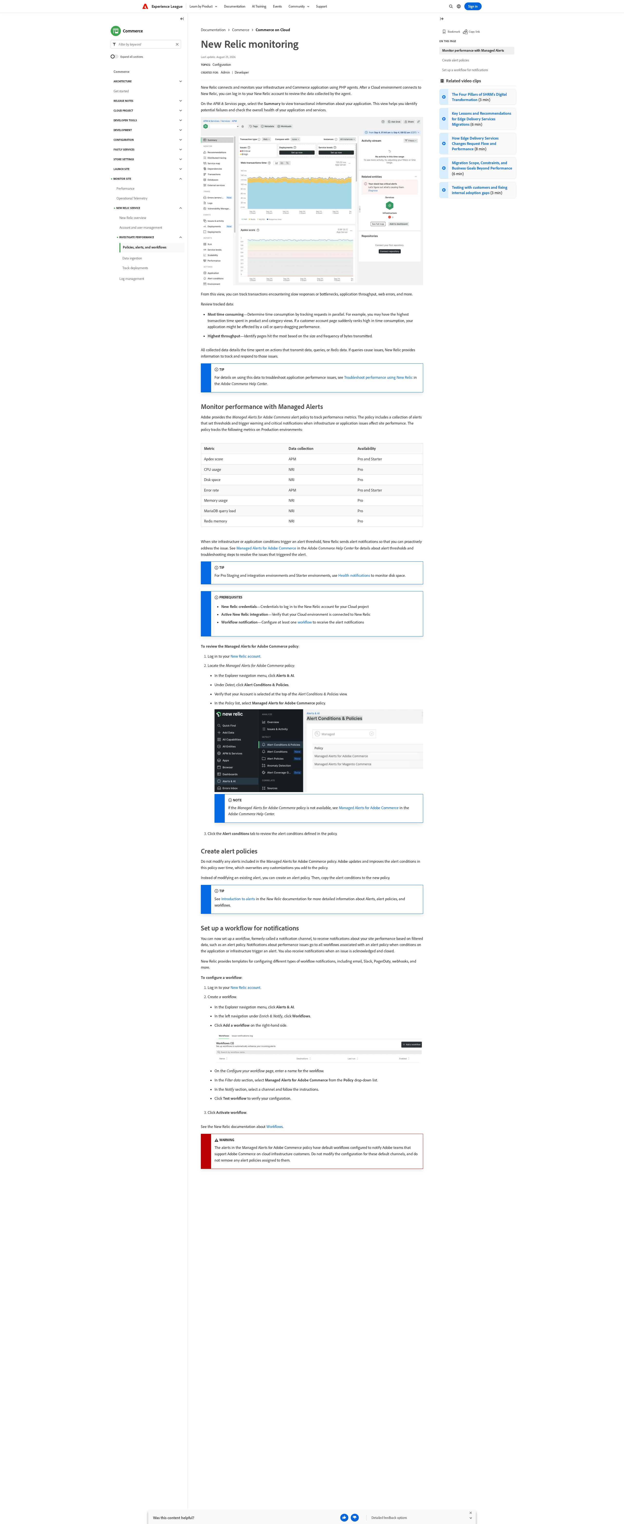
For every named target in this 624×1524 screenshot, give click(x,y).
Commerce (240, 29)
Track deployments (135, 268)
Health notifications (354, 575)
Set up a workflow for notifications (465, 70)
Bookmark (454, 31)
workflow (305, 622)
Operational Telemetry (132, 198)
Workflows (274, 1126)
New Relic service (128, 208)
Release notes (123, 101)
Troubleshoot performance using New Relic (378, 377)
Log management (131, 278)
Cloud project (123, 110)
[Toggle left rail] (182, 19)
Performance (126, 188)
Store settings (124, 159)
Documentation (213, 29)
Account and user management (140, 227)
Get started (121, 91)
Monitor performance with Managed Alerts (473, 50)
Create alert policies (455, 60)
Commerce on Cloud (273, 29)
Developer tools (125, 120)
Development (123, 130)
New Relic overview (132, 218)
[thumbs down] (355, 1518)
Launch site (121, 169)
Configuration (222, 64)
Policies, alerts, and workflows (144, 247)
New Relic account (246, 656)
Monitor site (122, 178)
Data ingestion (132, 258)
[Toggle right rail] (441, 19)
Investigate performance (136, 237)
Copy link (474, 31)
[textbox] (146, 44)
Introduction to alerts (238, 898)
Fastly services (124, 149)
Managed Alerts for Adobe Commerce (266, 548)
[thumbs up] (344, 1518)
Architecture (123, 81)
